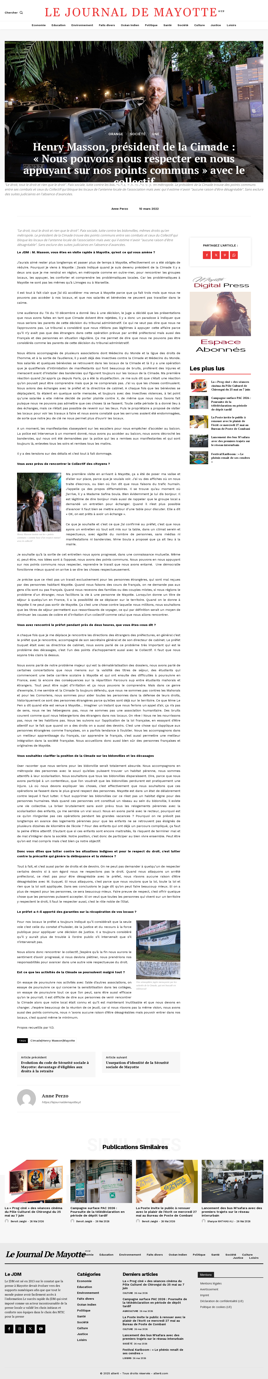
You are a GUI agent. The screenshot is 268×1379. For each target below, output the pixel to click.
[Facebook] (207, 255)
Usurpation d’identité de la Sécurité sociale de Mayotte (137, 1065)
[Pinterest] (225, 255)
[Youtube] (41, 1329)
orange (115, 134)
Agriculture (130, 1311)
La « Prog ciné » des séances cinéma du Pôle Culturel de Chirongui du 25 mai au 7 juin (230, 385)
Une (156, 134)
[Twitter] (216, 255)
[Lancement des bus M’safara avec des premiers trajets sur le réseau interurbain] (199, 441)
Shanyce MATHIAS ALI (220, 1221)
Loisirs (127, 1358)
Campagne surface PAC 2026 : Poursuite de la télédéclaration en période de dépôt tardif (231, 403)
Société (138, 134)
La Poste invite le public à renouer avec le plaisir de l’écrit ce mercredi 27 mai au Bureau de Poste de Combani (230, 423)
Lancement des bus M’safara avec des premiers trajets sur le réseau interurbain (230, 441)
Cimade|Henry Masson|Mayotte (52, 1040)
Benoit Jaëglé (19, 1221)
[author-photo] (7, 1221)
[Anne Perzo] (26, 1098)
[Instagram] (19, 1329)
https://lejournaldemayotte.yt (61, 1102)
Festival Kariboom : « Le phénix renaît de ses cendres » (230, 457)
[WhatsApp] (234, 255)
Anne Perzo (119, 209)
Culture (128, 1293)
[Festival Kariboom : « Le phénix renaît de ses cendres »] (199, 457)
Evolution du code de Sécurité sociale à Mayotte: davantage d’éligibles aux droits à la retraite (55, 1067)
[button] (14, 12)
